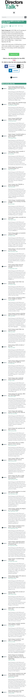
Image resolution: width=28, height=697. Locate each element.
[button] (14, 12)
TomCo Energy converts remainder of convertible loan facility (16, 152)
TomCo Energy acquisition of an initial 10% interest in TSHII (16, 492)
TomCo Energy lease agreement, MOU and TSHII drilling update (16, 394)
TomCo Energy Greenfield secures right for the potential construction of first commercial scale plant (17, 675)
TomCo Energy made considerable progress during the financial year (15, 378)
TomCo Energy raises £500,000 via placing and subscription (16, 185)
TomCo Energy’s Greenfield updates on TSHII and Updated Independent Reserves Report (17, 135)
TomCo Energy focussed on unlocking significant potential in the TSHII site (16, 314)
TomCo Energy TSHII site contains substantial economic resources (16, 459)
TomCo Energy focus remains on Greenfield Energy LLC (15, 168)
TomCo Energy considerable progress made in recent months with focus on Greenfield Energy (16, 543)
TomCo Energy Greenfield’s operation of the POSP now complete (16, 624)
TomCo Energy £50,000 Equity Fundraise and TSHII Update (15, 119)
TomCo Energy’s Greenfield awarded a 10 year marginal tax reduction (16, 298)
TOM (4, 27)
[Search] (25, 17)
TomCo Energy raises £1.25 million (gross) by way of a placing (16, 443)
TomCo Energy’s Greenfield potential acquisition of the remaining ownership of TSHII (16, 201)
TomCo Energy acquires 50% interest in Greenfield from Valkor (17, 576)
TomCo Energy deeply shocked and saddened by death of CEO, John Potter (17, 87)
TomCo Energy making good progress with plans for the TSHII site (16, 361)
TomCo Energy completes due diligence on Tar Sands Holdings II (17, 509)
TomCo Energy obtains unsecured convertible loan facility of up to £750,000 (15, 266)
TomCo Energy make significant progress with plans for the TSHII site (16, 411)
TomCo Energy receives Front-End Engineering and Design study (16, 691)
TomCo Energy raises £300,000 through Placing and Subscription (17, 103)
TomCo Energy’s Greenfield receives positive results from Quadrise (16, 526)
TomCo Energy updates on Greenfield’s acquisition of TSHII (17, 233)
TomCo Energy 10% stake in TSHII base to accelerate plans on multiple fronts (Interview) (16, 477)
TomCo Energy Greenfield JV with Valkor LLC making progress (16, 640)
